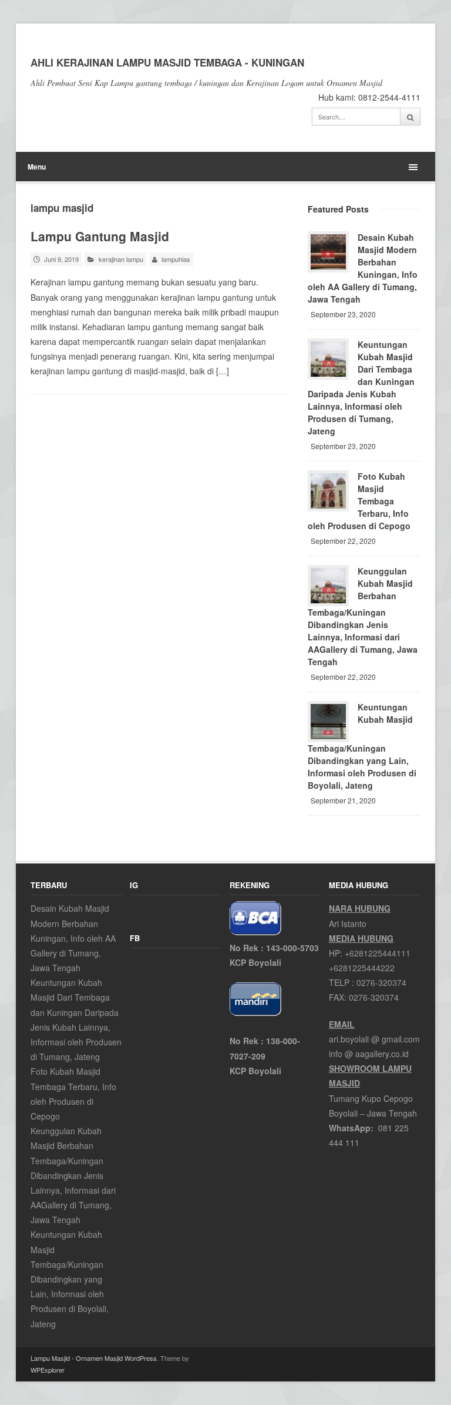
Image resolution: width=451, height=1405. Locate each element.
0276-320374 (381, 982)
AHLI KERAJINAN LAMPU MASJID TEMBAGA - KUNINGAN (167, 62)
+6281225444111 (377, 953)
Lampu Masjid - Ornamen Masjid (77, 1358)
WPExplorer (48, 1369)
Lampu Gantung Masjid (100, 236)
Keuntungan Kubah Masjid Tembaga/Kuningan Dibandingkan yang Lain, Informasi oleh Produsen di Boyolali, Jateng (362, 746)
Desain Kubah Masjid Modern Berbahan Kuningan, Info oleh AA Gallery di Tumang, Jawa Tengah (363, 268)
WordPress (140, 1358)
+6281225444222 (362, 968)
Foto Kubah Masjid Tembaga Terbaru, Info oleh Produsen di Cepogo (359, 501)
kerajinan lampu (121, 259)
